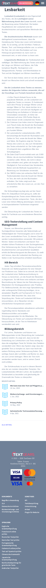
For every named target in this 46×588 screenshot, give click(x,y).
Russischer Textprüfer (10, 537)
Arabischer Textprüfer (10, 568)
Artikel (27, 509)
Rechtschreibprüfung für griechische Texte (11, 564)
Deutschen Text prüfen (10, 540)
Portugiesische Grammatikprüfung (9, 544)
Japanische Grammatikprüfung (9, 558)
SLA (3, 503)
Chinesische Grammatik (11, 554)
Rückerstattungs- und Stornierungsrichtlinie (10, 510)
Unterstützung (30, 506)
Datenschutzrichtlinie (10, 506)
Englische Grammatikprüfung (9, 527)
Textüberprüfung (31, 503)
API (26, 500)
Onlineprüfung (25, 3)
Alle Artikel (7, 425)
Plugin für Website (32, 512)
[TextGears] (9, 3)
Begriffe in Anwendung (10, 500)
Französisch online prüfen (9, 533)
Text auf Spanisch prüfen (11, 551)
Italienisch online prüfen (11, 548)
